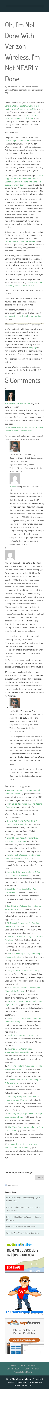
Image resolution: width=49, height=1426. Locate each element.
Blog (27, 1368)
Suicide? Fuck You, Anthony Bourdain (22, 1233)
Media (15, 90)
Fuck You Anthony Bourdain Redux (21, 1226)
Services (32, 1365)
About (22, 1365)
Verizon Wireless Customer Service (20, 241)
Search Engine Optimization (17, 140)
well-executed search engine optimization (23, 316)
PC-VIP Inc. (22, 1382)
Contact (35, 1368)
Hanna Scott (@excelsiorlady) (17, 403)
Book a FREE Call (14, 1368)
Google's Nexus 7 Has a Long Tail (22, 970)
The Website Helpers (21, 1379)
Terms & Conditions (23, 1372)
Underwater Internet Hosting (20, 1035)
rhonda (13, 486)
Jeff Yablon (12, 86)
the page (33, 347)
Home (13, 1365)
